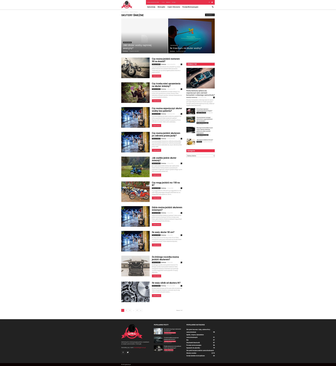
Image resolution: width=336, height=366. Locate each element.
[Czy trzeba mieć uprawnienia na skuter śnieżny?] (135, 92)
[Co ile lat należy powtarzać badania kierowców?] (158, 340)
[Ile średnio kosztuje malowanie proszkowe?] (158, 331)
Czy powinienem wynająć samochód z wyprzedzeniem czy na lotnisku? (205, 119)
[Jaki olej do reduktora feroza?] (190, 142)
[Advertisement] (200, 172)
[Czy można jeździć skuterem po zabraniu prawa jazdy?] (135, 142)
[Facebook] (209, 2)
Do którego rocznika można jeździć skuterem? (165, 258)
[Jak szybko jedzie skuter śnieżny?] (135, 167)
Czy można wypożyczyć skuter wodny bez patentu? (167, 109)
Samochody (151, 7)
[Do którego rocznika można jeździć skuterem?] (135, 266)
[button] (213, 7)
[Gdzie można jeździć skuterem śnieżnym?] (135, 216)
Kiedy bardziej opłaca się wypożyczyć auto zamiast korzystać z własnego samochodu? (200, 93)
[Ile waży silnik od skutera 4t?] (135, 292)
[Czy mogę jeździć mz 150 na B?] (135, 191)
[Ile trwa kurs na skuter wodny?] (191, 37)
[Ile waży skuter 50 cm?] (135, 241)
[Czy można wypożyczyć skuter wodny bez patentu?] (135, 117)
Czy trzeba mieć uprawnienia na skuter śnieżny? (166, 84)
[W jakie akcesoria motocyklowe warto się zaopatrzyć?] (158, 348)
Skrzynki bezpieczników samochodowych (200, 350)
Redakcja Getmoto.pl (191, 97)
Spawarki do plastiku (193, 348)
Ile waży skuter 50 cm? (163, 232)
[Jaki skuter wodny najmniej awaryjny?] (144, 38)
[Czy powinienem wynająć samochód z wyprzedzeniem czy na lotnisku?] (190, 120)
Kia (187, 340)
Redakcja (125, 51)
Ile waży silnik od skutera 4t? (166, 283)
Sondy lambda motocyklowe (195, 356)
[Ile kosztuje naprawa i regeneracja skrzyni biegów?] (190, 111)
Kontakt (173, 2)
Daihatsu (199, 141)
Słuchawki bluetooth (193, 342)
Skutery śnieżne (127, 42)
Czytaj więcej (156, 76)
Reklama (168, 2)
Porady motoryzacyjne (190, 7)
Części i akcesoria (174, 7)
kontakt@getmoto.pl (140, 347)
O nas (163, 2)
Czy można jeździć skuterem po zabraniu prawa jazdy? (166, 134)
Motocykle (161, 7)
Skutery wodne (191, 353)
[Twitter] (212, 2)
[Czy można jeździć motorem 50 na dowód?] (135, 68)
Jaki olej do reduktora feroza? (205, 140)
